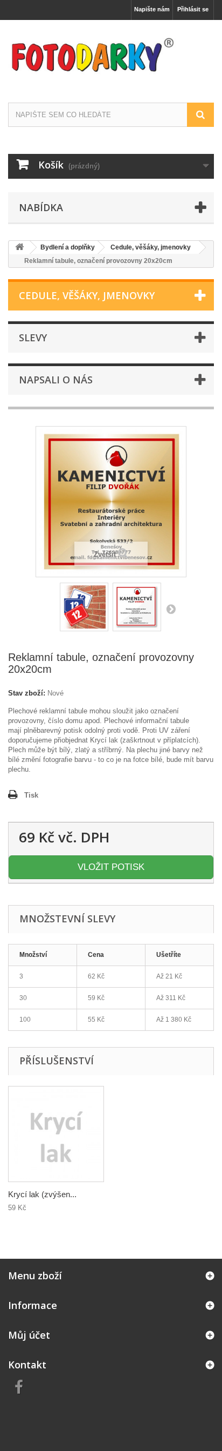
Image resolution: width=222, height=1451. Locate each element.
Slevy (33, 337)
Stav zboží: (26, 693)
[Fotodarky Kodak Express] (111, 52)
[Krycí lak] (56, 1134)
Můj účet (29, 1334)
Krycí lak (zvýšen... (42, 1194)
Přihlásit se (193, 9)
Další (170, 608)
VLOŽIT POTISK (111, 867)
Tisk (31, 795)
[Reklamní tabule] (84, 607)
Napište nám (152, 9)
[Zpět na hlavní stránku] (19, 247)
